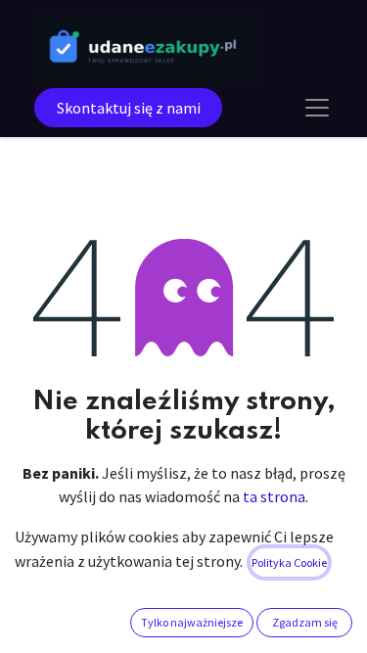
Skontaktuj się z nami (129, 107)
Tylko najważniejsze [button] (192, 622)
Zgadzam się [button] (305, 622)
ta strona (274, 496)
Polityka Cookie (289, 562)
